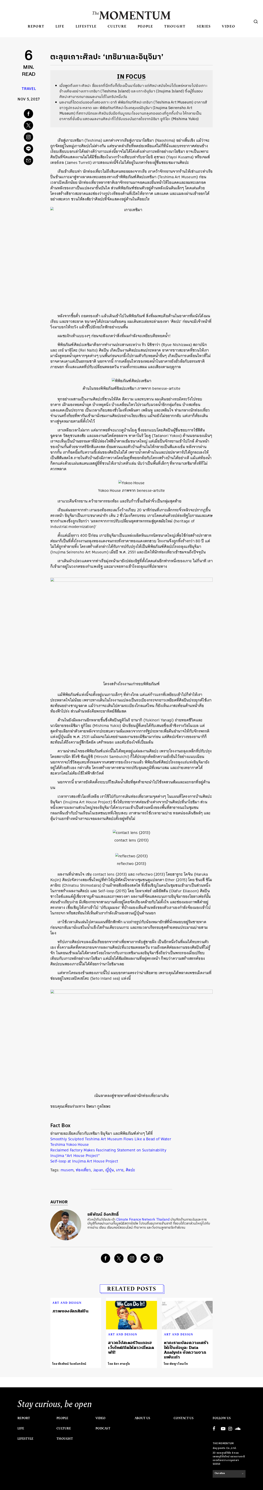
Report (36, 26)
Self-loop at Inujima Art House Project (84, 1161)
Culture (117, 26)
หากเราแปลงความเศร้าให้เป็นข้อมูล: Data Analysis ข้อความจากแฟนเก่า (186, 1350)
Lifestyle (86, 26)
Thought (175, 26)
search (256, 21)
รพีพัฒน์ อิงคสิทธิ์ (103, 1214)
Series (204, 26)
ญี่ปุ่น (109, 1170)
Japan (98, 1170)
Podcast (103, 1428)
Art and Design (67, 1303)
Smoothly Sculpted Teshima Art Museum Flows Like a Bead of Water (110, 1139)
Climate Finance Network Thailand (143, 1219)
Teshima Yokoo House (69, 1144)
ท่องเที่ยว (83, 1170)
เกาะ (119, 1170)
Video (228, 26)
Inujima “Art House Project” (75, 1155)
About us (142, 1418)
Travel (29, 89)
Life (59, 26)
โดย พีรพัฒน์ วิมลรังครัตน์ (69, 1363)
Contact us (184, 1418)
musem (67, 1170)
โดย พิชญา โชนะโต (176, 1363)
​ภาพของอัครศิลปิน (70, 1311)
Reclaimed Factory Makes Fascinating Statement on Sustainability (108, 1150)
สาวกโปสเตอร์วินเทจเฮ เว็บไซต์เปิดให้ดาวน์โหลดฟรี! (131, 1347)
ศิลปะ (130, 1170)
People (145, 26)
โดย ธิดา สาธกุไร (119, 1363)
